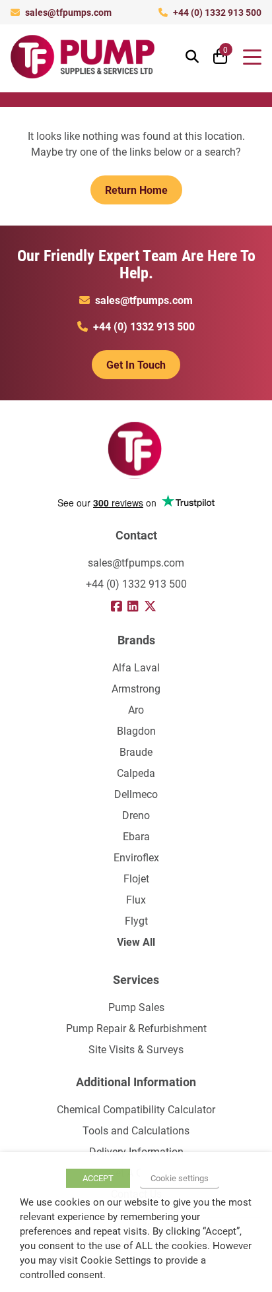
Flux (136, 899)
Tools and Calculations (136, 1130)
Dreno (136, 815)
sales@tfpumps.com (68, 12)
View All (136, 941)
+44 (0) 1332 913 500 (217, 12)
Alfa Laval (136, 667)
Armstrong (136, 688)
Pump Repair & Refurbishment (136, 1028)
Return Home (136, 190)
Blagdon (136, 730)
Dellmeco (136, 794)
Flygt (136, 920)
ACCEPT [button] (98, 1178)
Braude (136, 751)
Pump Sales (136, 1007)
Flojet (136, 878)
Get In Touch (136, 364)
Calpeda (136, 773)
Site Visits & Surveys (136, 1049)
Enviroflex (136, 857)
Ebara (136, 836)
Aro (136, 709)
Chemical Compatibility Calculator (136, 1109)
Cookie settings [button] (180, 1178)
